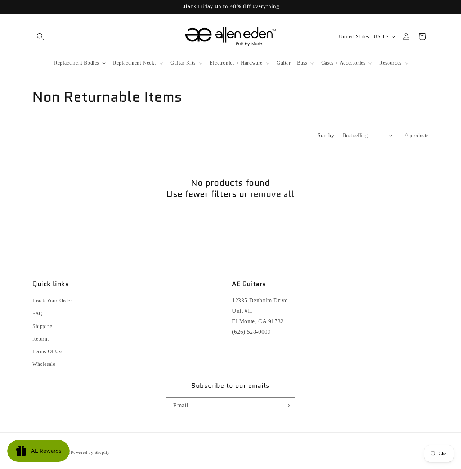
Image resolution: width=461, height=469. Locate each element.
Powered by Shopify (90, 452)
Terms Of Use (47, 351)
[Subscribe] (287, 405)
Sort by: (326, 135)
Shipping (42, 326)
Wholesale (43, 364)
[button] (40, 36)
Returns (40, 339)
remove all (272, 194)
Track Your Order (52, 300)
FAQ (37, 313)
